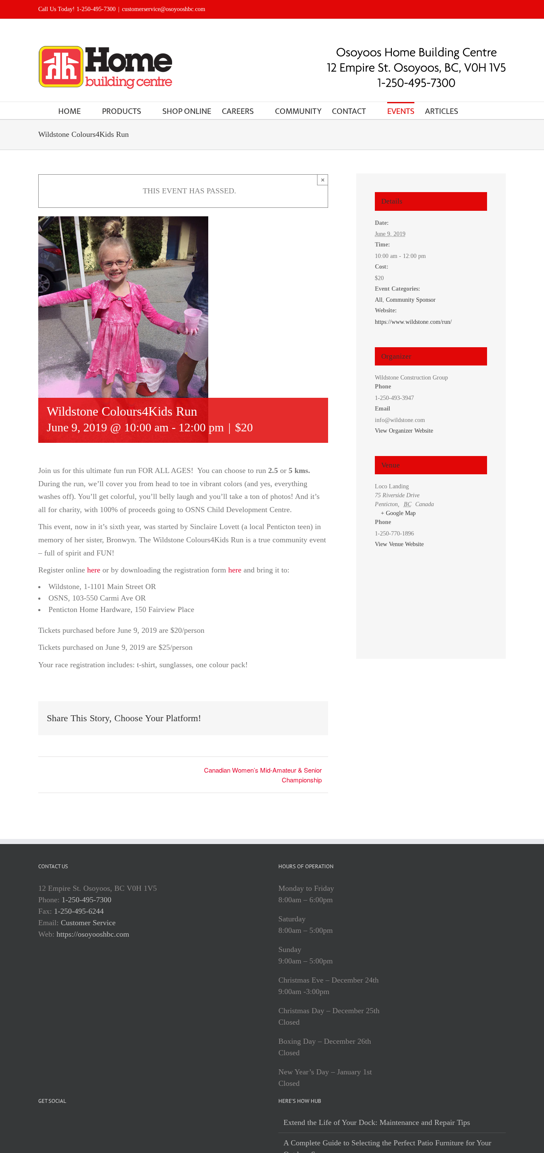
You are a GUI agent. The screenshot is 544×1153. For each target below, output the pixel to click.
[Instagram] (52, 1122)
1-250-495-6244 (79, 911)
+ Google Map (398, 513)
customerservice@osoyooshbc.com (163, 9)
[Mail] (64, 1122)
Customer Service (88, 922)
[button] (472, 110)
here (93, 570)
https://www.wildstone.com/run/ (413, 322)
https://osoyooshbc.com (93, 934)
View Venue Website (399, 544)
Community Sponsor (411, 300)
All (378, 300)
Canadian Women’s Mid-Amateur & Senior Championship (263, 774)
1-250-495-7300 (86, 899)
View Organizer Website (404, 431)
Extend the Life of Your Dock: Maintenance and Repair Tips (376, 1122)
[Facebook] (40, 1122)
